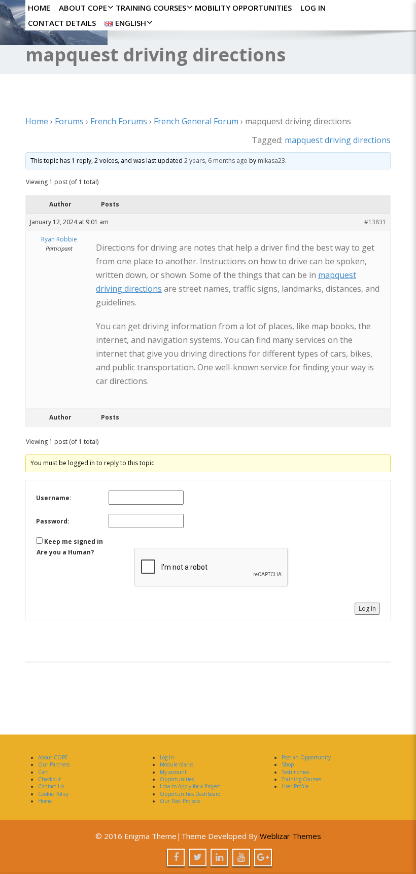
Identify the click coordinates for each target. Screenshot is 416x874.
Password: (53, 521)
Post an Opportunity (306, 757)
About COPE (83, 8)
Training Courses (151, 8)
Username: (54, 498)
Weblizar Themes (290, 836)
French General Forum (196, 121)
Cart (43, 772)
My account (173, 772)
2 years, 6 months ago (216, 160)
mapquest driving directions (338, 140)
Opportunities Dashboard (190, 793)
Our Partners (54, 764)
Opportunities (177, 779)
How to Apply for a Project (190, 786)
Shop (288, 764)
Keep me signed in (73, 541)
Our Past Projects (180, 801)
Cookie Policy (53, 793)
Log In (313, 8)
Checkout (49, 779)
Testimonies (295, 772)
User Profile (295, 786)
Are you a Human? (65, 552)
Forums (69, 121)
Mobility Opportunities (243, 8)
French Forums (118, 121)
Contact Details (62, 23)
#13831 (375, 222)
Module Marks (176, 764)
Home (39, 8)
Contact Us (51, 786)
